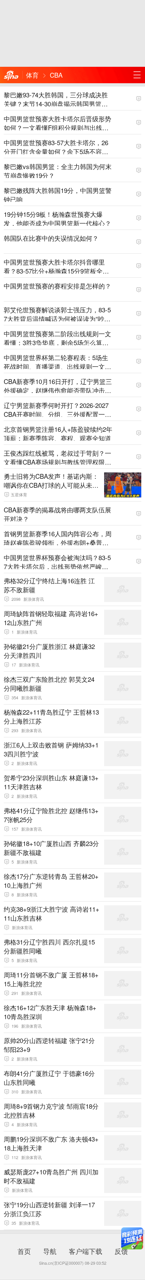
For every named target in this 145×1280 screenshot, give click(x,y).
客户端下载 (85, 1251)
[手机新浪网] (11, 75)
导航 (50, 1251)
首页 (24, 1251)
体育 (32, 74)
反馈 (121, 1251)
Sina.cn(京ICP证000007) (61, 1263)
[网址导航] (136, 75)
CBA (56, 74)
